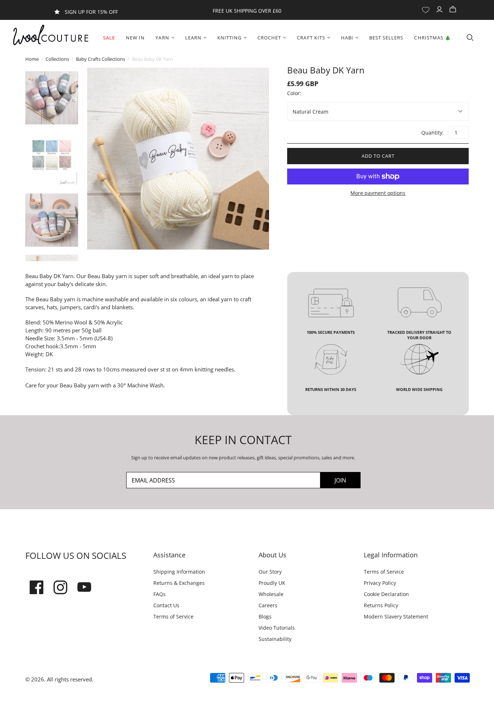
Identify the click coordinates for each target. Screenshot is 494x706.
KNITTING (229, 37)
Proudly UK (272, 582)
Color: (294, 93)
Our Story (270, 571)
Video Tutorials (277, 627)
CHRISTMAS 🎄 (432, 37)
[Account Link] (440, 9)
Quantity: (432, 132)
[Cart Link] (453, 9)
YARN (162, 37)
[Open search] (470, 37)
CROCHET (269, 37)
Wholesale (271, 594)
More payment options (377, 193)
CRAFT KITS (311, 37)
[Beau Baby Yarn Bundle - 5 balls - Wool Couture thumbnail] (51, 97)
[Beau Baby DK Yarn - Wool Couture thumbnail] (51, 159)
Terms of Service (173, 616)
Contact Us (166, 605)
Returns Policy (381, 605)
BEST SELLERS (386, 37)
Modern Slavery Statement (396, 616)
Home (32, 59)
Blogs (265, 616)
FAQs (159, 594)
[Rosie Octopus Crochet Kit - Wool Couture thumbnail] (51, 220)
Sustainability (275, 638)
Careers (268, 605)
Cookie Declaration (386, 594)
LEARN (193, 37)
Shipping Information (179, 571)
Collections (57, 59)
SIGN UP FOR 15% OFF (91, 11)
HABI (347, 37)
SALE (109, 37)
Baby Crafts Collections (100, 59)
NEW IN (135, 37)
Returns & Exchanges (179, 582)
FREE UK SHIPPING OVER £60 (247, 10)
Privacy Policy (380, 582)
